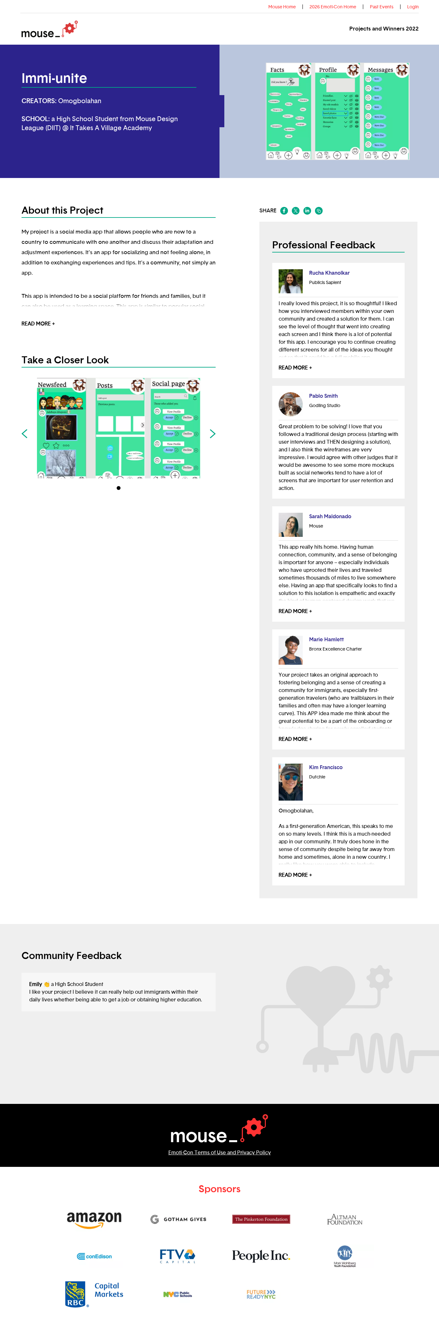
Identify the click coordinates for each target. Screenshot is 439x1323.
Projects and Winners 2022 (384, 28)
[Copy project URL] (319, 211)
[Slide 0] (119, 488)
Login (413, 7)
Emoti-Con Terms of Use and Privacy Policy (219, 1152)
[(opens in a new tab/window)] (284, 211)
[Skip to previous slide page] (24, 433)
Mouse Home (282, 7)
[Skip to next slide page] (213, 433)
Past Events (381, 7)
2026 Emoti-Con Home (332, 7)
